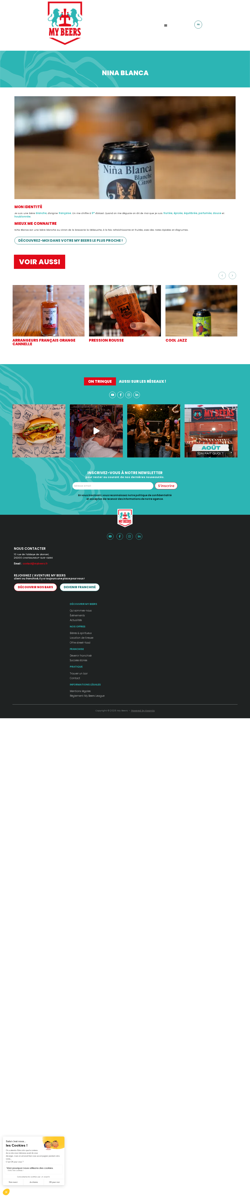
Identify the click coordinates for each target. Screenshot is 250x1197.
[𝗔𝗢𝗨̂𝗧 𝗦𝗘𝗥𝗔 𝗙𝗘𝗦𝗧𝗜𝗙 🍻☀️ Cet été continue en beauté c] (211, 430)
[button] (165, 25)
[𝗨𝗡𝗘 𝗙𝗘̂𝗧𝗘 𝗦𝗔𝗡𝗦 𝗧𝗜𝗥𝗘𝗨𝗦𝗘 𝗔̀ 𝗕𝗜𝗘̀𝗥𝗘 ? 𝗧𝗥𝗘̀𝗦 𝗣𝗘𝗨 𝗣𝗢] (153, 430)
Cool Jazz (176, 340)
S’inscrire (166, 485)
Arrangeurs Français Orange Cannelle (43, 342)
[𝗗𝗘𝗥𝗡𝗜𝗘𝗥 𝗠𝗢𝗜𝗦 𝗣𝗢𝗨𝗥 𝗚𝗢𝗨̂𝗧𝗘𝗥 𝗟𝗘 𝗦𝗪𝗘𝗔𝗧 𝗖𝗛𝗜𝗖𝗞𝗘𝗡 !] (38, 430)
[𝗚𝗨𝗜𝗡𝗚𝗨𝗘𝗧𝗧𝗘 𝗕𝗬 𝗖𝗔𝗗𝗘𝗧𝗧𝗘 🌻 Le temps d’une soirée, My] (96, 430)
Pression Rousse (106, 340)
